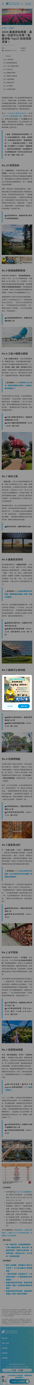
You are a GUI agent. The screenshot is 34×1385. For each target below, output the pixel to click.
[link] (17, 689)
